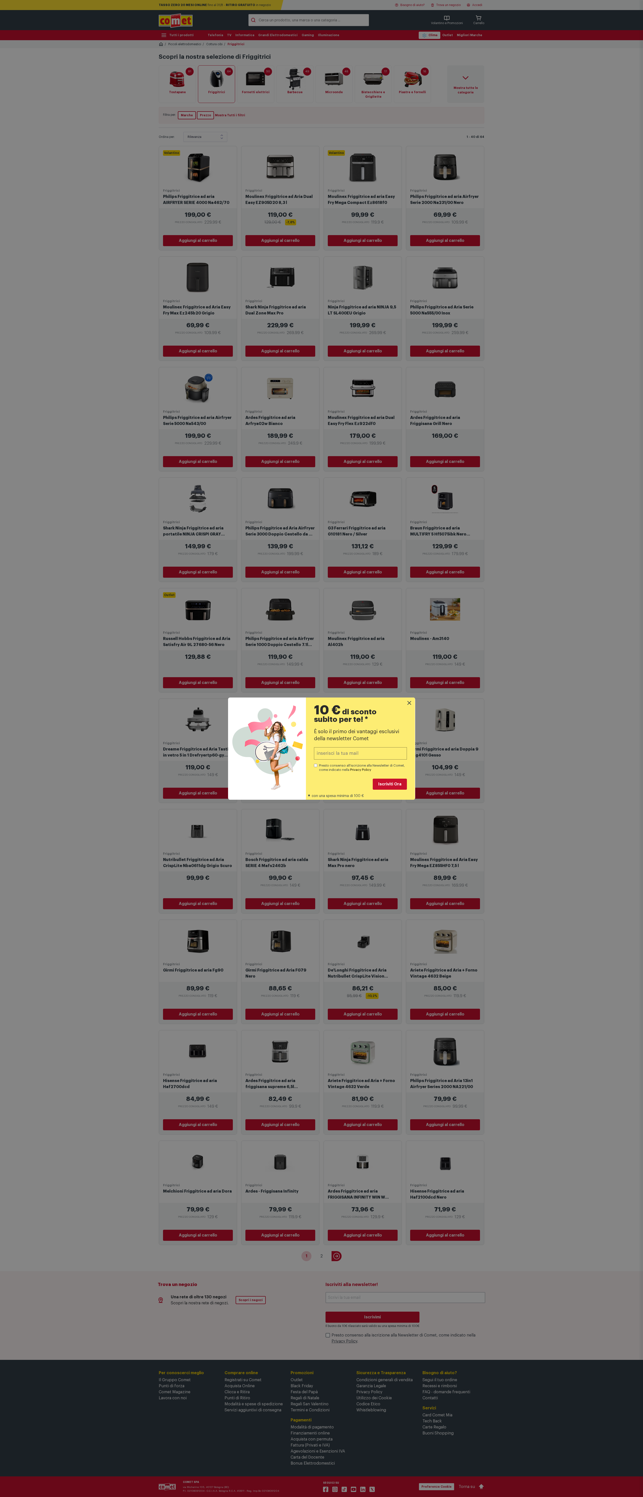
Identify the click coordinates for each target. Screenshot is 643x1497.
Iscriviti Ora (389, 784)
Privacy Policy (360, 769)
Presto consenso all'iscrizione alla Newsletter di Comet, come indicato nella (362, 767)
